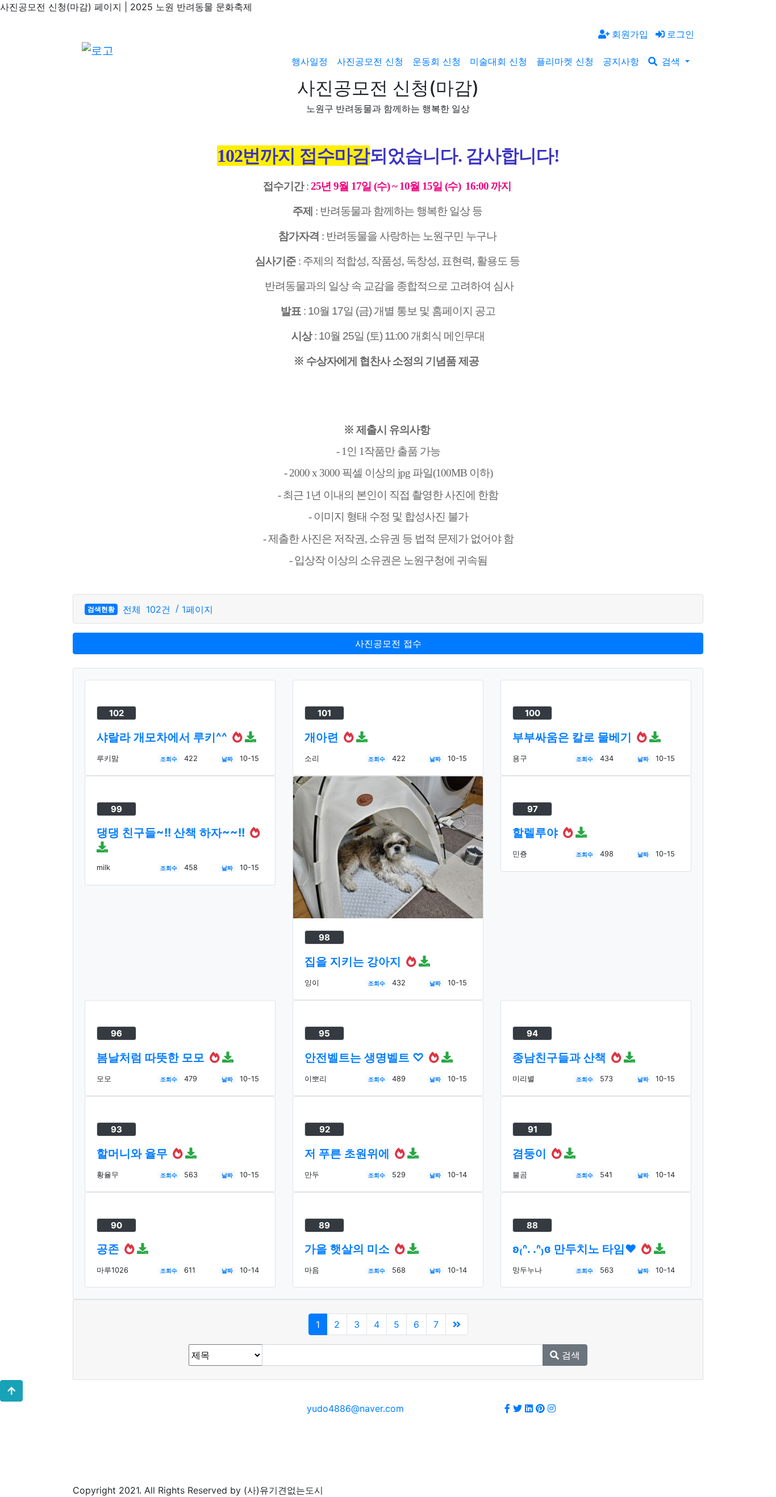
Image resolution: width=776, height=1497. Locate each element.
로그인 (680, 34)
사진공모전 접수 (388, 643)
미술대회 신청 (498, 61)
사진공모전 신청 (370, 61)
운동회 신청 (436, 61)
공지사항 (621, 61)
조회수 (168, 759)
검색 (672, 61)
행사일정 (309, 61)
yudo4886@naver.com (355, 1408)
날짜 (227, 759)
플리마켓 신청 (565, 61)
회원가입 (630, 34)
